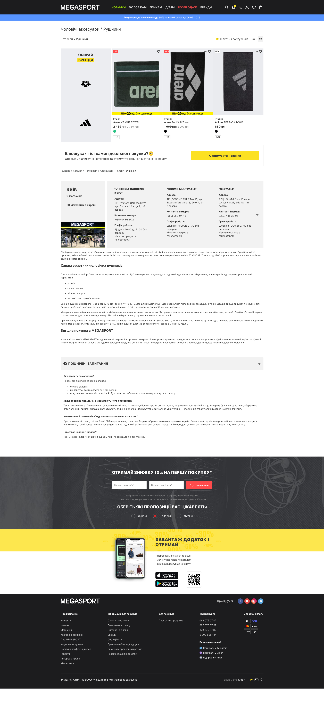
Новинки (119, 7)
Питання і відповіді (118, 629)
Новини (65, 625)
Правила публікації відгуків (123, 644)
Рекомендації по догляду (122, 653)
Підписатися (199, 485)
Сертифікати (115, 639)
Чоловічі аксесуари (80, 29)
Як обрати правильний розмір (125, 649)
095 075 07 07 (208, 625)
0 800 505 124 (208, 634)
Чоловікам (138, 7)
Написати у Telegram (215, 648)
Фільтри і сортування (232, 39)
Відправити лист (212, 657)
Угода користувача (72, 644)
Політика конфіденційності (76, 649)
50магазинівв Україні (81, 205)
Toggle (256, 679)
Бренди (206, 7)
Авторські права (70, 658)
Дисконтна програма (171, 620)
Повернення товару (119, 625)
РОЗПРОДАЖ (187, 7)
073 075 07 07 (208, 629)
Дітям (170, 7)
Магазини (66, 629)
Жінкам (156, 7)
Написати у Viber (213, 652)
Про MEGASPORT (71, 639)
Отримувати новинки (225, 155)
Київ (240, 679)
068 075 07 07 (208, 620)
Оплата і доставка (118, 620)
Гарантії (65, 653)
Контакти (66, 620)
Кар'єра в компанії (71, 634)
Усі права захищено (125, 679)
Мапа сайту (67, 663)
